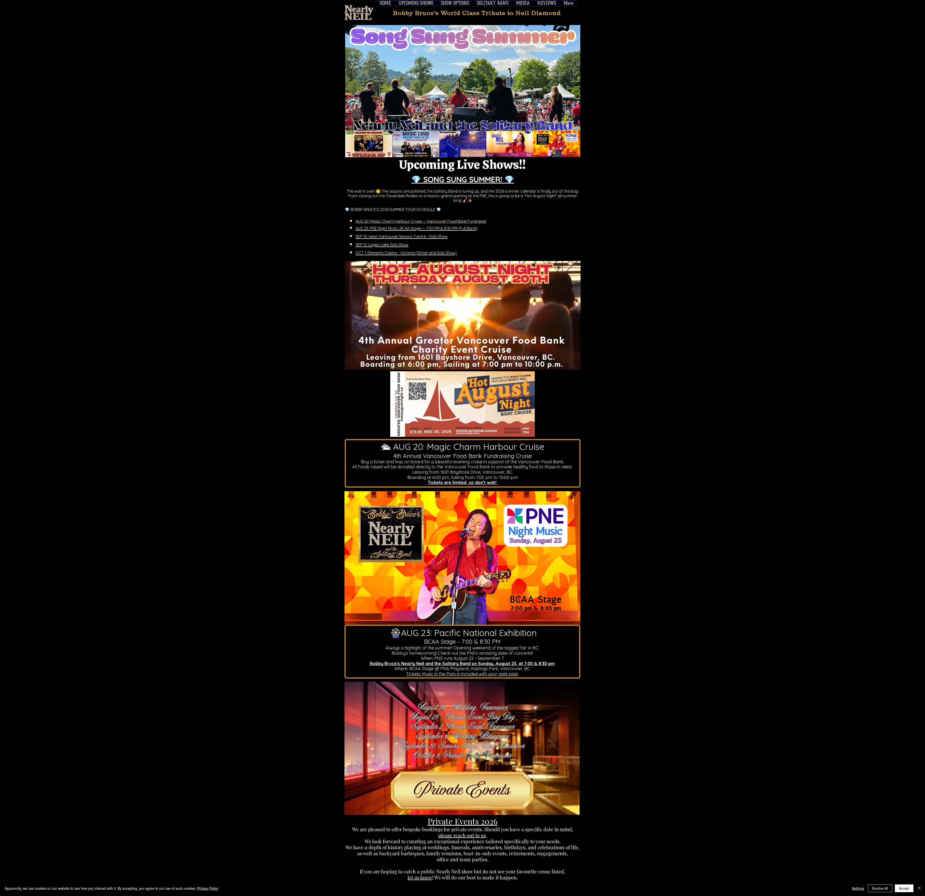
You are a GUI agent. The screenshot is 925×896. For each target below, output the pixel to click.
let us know (420, 877)
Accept (904, 888)
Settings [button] (858, 888)
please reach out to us (462, 835)
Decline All (880, 888)
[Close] (919, 888)
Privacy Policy (207, 888)
